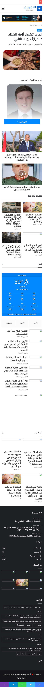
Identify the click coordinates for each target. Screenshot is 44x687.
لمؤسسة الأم (20, 625)
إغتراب (38, 559)
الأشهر (35, 323)
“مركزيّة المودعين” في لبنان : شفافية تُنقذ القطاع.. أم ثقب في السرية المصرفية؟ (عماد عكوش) (12, 220)
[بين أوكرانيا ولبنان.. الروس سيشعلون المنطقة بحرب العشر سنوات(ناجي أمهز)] (35, 383)
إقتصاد (32, 25)
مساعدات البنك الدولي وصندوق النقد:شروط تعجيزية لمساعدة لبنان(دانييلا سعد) (23, 639)
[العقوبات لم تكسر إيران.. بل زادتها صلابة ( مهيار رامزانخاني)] (32, 207)
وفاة (23, 654)
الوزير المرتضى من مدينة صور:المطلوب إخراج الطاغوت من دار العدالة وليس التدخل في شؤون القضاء (23, 616)
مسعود (39, 644)
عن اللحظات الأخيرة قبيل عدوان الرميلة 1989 (17, 358)
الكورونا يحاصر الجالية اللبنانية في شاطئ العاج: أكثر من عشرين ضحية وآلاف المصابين (15, 345)
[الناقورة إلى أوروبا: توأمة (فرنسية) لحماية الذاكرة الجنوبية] (22, 591)
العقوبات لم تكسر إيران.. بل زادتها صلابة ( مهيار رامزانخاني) (34, 218)
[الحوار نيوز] (32, 8)
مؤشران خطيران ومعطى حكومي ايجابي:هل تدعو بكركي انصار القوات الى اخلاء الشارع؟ (23, 630)
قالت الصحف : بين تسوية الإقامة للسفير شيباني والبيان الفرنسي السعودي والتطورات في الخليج (11, 459)
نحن (40, 654)
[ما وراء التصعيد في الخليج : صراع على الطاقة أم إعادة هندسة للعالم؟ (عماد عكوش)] (32, 444)
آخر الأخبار (37, 548)
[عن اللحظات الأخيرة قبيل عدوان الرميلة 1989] (35, 360)
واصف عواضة (31, 654)
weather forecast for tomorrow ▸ (22, 314)
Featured (38, 607)
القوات (39, 611)
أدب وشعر (37, 552)
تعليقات (9, 323)
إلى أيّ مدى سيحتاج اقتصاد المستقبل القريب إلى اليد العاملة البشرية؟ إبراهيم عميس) (11, 249)
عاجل (29, 625)
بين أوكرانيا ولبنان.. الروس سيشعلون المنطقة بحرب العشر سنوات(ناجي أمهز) (16, 384)
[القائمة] (3, 9)
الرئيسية (38, 25)
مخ (40, 635)
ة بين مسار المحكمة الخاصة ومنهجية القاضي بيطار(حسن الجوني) (22, 621)
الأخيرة (22, 323)
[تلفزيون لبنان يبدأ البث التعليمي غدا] (35, 334)
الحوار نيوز (37, 44)
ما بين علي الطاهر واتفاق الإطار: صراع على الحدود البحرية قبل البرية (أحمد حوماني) (33, 493)
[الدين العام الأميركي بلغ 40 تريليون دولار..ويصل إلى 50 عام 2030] (32, 237)
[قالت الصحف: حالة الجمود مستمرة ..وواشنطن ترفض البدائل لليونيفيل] (8, 591)
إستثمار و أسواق (35, 556)
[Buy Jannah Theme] (22, 18)
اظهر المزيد (22, 122)
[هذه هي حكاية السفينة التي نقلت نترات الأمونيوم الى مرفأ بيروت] (35, 370)
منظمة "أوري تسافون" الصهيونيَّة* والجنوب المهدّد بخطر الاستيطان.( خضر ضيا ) (24, 649)
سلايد (39, 625)
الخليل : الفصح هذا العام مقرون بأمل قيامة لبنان (18, 607)
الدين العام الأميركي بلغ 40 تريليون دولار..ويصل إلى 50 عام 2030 (33, 248)
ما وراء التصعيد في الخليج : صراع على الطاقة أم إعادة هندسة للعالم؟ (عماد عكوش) (33, 458)
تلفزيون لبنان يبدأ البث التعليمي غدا (17, 332)
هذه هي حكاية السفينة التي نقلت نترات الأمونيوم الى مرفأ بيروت (16, 371)
